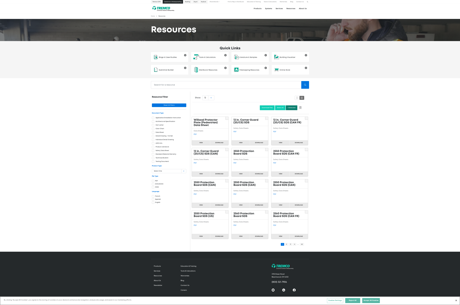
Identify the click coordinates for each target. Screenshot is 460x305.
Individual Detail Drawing (165, 139)
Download (219, 142)
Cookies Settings (335, 300)
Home (153, 16)
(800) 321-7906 (279, 282)
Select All (280, 107)
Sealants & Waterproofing (172, 1)
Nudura (203, 1)
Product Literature (162, 147)
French (157, 196)
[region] (230, 300)
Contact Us (300, 1)
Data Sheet (160, 132)
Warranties (283, 1)
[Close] (456, 300)
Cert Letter (160, 125)
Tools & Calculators (270, 1)
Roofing (187, 1)
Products (258, 8)
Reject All (352, 300)
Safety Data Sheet (162, 150)
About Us (303, 8)
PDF (156, 181)
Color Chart (160, 128)
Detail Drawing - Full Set (164, 136)
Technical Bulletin (162, 158)
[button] (307, 2)
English (157, 202)
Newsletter (158, 285)
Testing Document (162, 161)
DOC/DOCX (159, 184)
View (201, 142)
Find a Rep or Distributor (236, 1)
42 (302, 244)
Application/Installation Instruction (168, 117)
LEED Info (159, 143)
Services (157, 271)
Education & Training (254, 1)
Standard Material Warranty (166, 154)
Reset (169, 105)
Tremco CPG (156, 1)
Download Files (267, 107)
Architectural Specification (165, 121)
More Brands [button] (214, 1)
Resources (290, 8)
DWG (157, 187)
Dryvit (195, 1)
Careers (184, 290)
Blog (291, 1)
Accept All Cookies (371, 300)
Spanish (158, 199)
